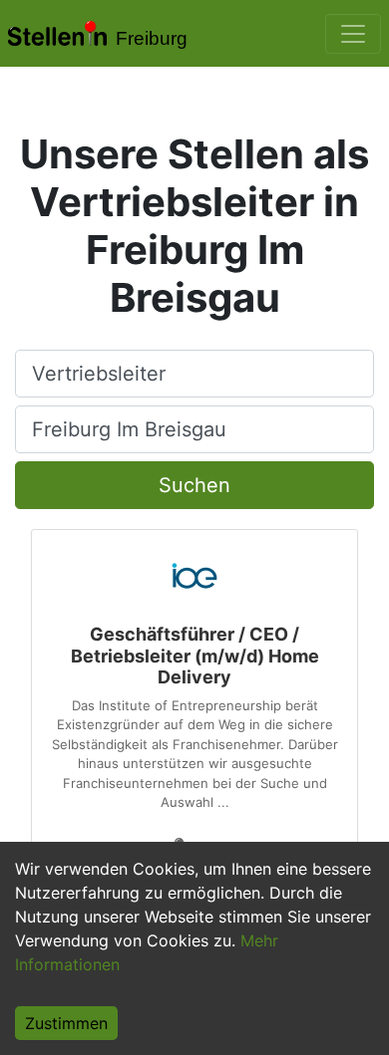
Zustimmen (66, 1023)
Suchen (194, 485)
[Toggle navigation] (353, 34)
